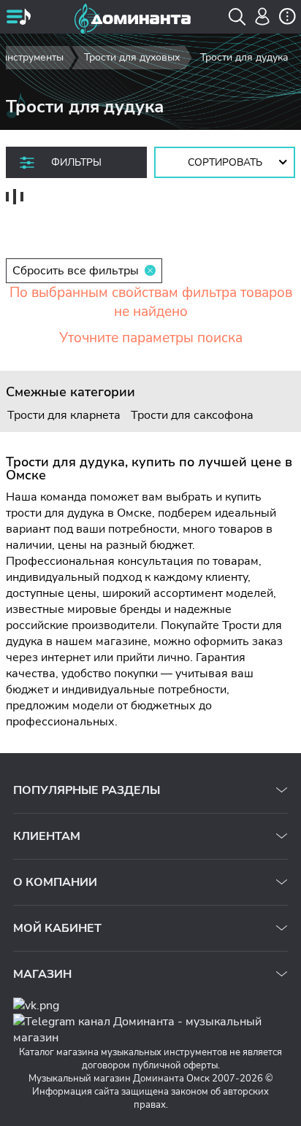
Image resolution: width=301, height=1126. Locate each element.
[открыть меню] (18, 18)
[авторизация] (263, 16)
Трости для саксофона (192, 415)
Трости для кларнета (64, 415)
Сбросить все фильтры (75, 271)
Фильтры (76, 162)
